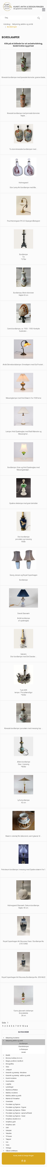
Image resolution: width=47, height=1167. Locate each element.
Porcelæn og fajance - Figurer (16, 1107)
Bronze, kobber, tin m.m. (14, 1058)
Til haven (9, 1136)
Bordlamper (23, 1043)
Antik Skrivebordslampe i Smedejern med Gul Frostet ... (23, 365)
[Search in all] (38, 17)
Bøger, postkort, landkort (14, 1061)
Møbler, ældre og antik (13, 1096)
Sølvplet (8, 1130)
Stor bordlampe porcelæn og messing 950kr (23, 539)
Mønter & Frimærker (13, 1098)
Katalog (7, 24)
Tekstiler (9, 1133)
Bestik (8, 1055)
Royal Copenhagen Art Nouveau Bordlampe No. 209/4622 (23, 977)
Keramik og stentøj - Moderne (16, 1072)
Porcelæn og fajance (13, 1104)
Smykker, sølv (10, 1125)
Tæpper (8, 1139)
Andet (23, 1052)
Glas (7, 1067)
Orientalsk (9, 1101)
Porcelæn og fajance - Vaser (15, 1116)
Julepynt (9, 1070)
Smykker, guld (11, 1122)
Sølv (7, 1127)
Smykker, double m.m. (13, 1119)
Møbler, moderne (12, 1093)
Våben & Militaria (11, 1151)
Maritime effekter (12, 1090)
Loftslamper (23, 1049)
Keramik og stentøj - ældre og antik (18, 1075)
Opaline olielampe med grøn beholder (23, 503)
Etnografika (10, 1064)
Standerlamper (23, 1046)
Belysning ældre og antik (22, 24)
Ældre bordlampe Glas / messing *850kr (23, 764)
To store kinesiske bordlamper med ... (23, 149)
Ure (7, 1142)
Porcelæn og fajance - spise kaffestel (19, 1113)
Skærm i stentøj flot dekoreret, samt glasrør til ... (23, 836)
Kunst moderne (11, 1078)
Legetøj (8, 1084)
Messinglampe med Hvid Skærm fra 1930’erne (23, 398)
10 (23, 1026)
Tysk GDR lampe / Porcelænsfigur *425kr (23, 692)
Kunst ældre (10, 1081)
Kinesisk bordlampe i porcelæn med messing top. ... (23, 728)
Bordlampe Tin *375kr (23, 256)
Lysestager (9, 1087)
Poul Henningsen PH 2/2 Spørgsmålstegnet (23, 221)
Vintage (8, 1148)
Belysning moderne (12, 1038)
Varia (7, 1145)
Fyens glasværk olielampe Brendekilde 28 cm (23, 1013)
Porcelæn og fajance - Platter (16, 1110)
